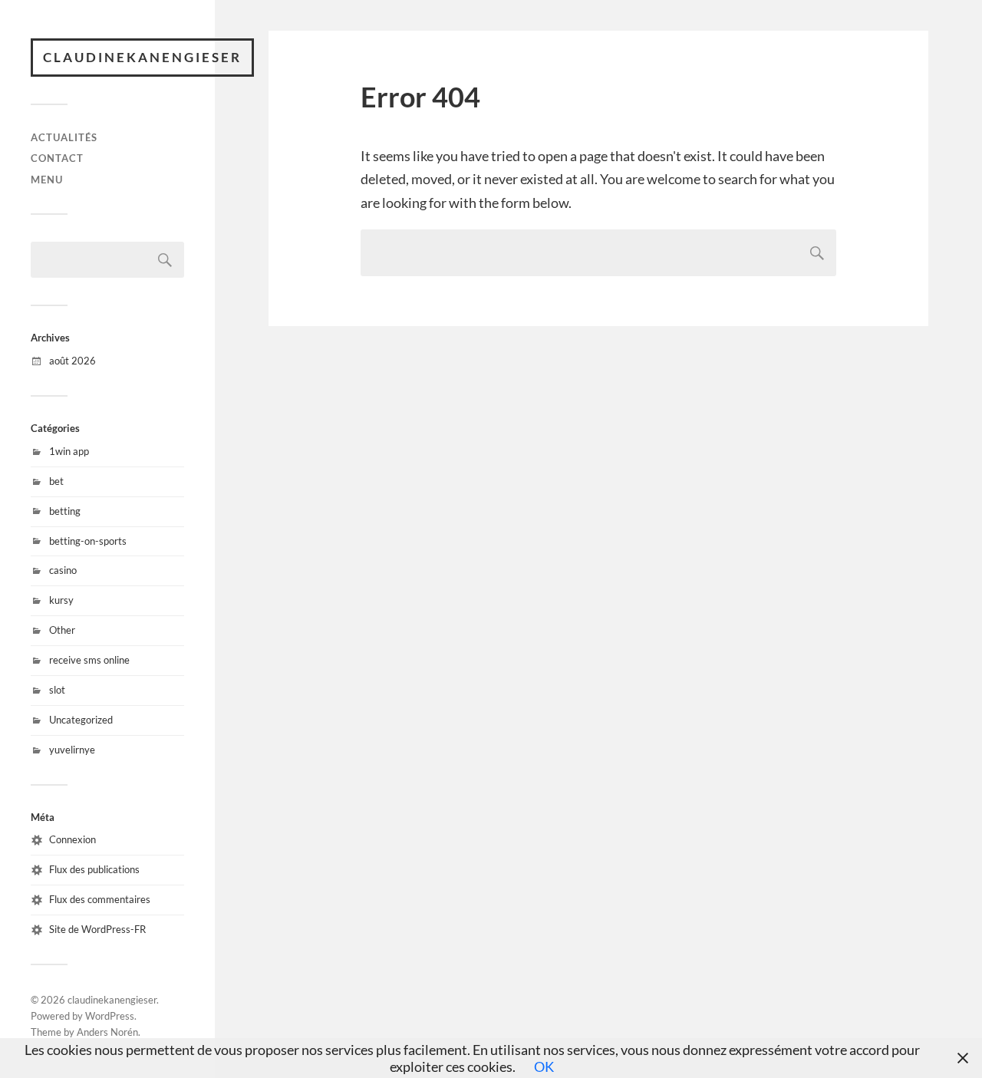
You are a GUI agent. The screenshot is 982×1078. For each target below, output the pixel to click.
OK (544, 1066)
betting (65, 511)
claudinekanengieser (142, 57)
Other (62, 630)
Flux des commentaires (99, 899)
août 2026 (72, 360)
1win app (69, 451)
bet (56, 481)
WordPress (109, 1016)
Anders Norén (107, 1032)
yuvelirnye (72, 749)
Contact (57, 158)
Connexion (72, 839)
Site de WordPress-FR (97, 929)
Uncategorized (81, 720)
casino (63, 570)
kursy (61, 600)
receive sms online (89, 660)
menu (47, 179)
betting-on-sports (88, 541)
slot (57, 690)
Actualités (64, 137)
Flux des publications (94, 869)
